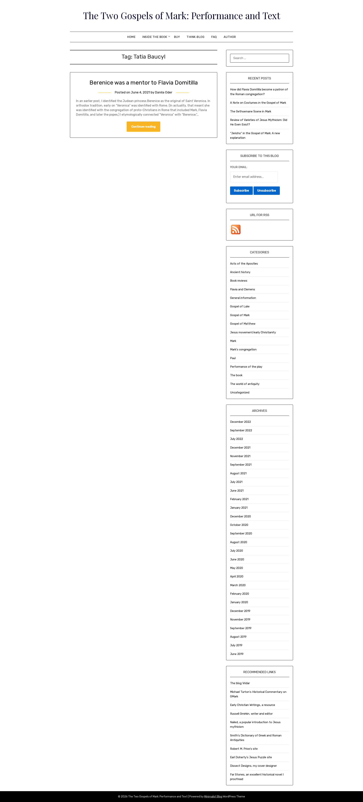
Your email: (238, 167)
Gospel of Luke (240, 306)
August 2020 (238, 542)
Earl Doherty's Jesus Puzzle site (251, 757)
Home (131, 37)
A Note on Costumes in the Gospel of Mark (258, 102)
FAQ (214, 37)
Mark (233, 341)
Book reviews (238, 280)
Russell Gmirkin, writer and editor (251, 713)
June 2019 (237, 654)
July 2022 (236, 439)
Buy (177, 37)
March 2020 (238, 585)
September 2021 (240, 464)
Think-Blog (195, 37)
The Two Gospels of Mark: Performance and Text (181, 15)
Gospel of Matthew (242, 323)
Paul (233, 358)
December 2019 (240, 611)
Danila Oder (163, 92)
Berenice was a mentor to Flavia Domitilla (143, 82)
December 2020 (240, 516)
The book (236, 375)
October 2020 (239, 525)
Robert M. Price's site (244, 748)
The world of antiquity (244, 384)
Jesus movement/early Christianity (253, 332)
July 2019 (236, 645)
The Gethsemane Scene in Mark (250, 111)
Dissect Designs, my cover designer (253, 766)
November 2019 (240, 619)
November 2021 (240, 456)
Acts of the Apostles (244, 263)
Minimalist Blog (213, 796)
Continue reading (143, 126)
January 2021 (238, 507)
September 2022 (241, 430)
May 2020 (236, 568)
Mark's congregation (243, 349)
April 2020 (236, 576)
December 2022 (240, 422)
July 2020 (236, 550)
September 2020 (241, 533)
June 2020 (237, 559)
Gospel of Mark (240, 315)
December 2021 (240, 447)
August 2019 (238, 636)
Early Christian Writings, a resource (252, 705)
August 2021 (238, 473)
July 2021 (236, 482)
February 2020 (239, 593)
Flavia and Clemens (242, 289)
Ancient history (240, 272)
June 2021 (237, 490)
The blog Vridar (240, 683)
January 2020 (239, 602)
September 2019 (240, 628)
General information (243, 298)
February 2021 (239, 499)
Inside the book (154, 37)
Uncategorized (239, 392)
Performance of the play (246, 366)
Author (230, 37)
